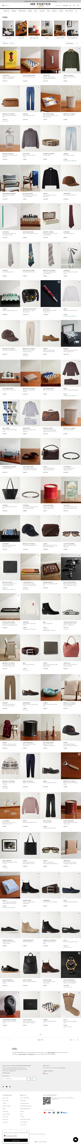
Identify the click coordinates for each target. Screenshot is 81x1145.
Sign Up (31, 1078)
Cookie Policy (5, 1119)
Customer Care (62, 1067)
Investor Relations (23, 1122)
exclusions (12, 1070)
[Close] (27, 1132)
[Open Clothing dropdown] (32, 9)
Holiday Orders (5, 1111)
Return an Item (5, 1100)
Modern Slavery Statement (25, 1119)
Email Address (6, 1076)
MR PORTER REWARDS (25, 1108)
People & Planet (23, 1100)
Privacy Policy (5, 1116)
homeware (31, 1054)
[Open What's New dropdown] (10, 9)
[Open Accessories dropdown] (45, 9)
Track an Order (5, 1097)
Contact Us (5, 1103)
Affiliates (22, 1111)
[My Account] (70, 5)
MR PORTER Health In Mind (26, 1106)
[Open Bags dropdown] (50, 9)
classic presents (22, 1054)
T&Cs (7, 1070)
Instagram (3, 1086)
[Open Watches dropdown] (63, 9)
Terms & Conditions (6, 1114)
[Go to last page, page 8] (77, 1039)
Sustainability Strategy (24, 1103)
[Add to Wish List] (18, 48)
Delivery (4, 1108)
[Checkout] (77, 5)
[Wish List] (74, 5)
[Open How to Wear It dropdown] (73, 9)
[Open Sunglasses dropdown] (57, 9)
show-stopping (51, 1052)
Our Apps (22, 1116)
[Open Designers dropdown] (17, 9)
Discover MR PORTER (24, 1097)
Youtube (7, 1086)
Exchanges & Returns (7, 1106)
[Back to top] (40, 1034)
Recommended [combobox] (69, 43)
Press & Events (23, 1124)
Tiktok (10, 1086)
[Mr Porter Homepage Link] (40, 5)
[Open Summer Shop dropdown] (26, 9)
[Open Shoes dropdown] (37, 9)
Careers (21, 1114)
